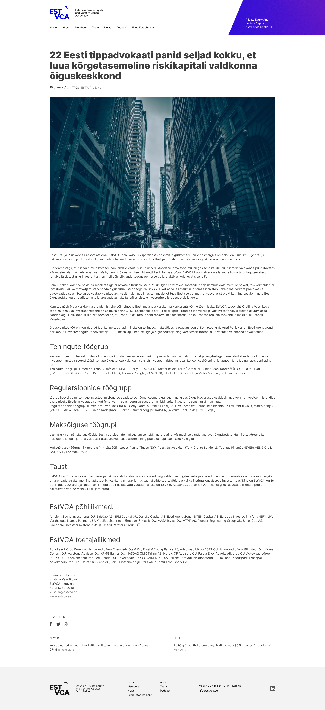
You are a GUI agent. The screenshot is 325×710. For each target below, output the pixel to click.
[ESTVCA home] (77, 688)
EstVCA (86, 87)
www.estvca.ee (60, 596)
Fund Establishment (144, 27)
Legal (97, 87)
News (107, 27)
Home (53, 27)
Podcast (122, 27)
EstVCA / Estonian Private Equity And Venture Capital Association (76, 12)
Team (95, 27)
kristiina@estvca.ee (63, 592)
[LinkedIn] (272, 688)
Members (81, 27)
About (66, 27)
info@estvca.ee (208, 690)
